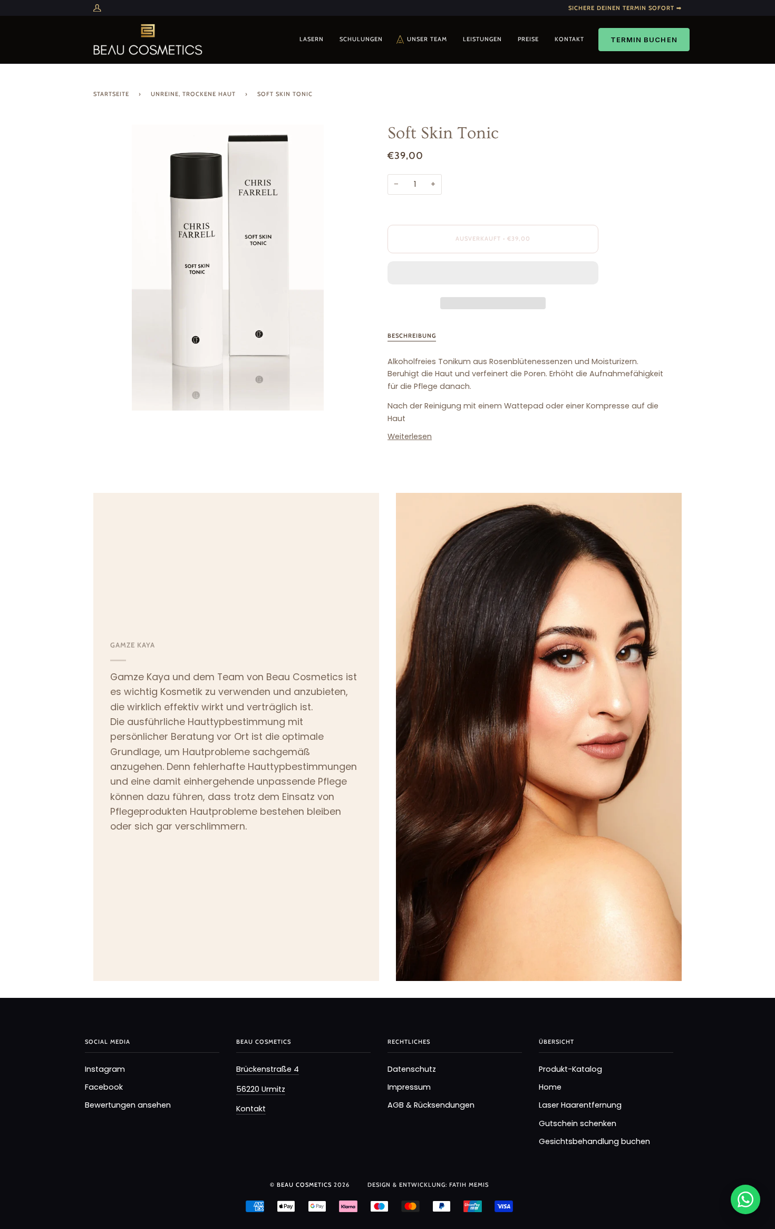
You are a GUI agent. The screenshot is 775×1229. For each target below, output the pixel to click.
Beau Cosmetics (305, 1184)
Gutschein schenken (577, 1123)
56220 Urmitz (260, 1089)
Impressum (409, 1087)
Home (550, 1087)
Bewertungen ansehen (128, 1105)
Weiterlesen (410, 436)
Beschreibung (412, 335)
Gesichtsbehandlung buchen (594, 1141)
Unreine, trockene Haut (193, 94)
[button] (493, 275)
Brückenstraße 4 (267, 1069)
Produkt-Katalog (570, 1069)
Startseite (111, 94)
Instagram (105, 1069)
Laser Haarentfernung (580, 1105)
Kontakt (251, 1108)
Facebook (104, 1087)
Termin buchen (644, 39)
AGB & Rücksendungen (431, 1105)
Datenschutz (412, 1069)
